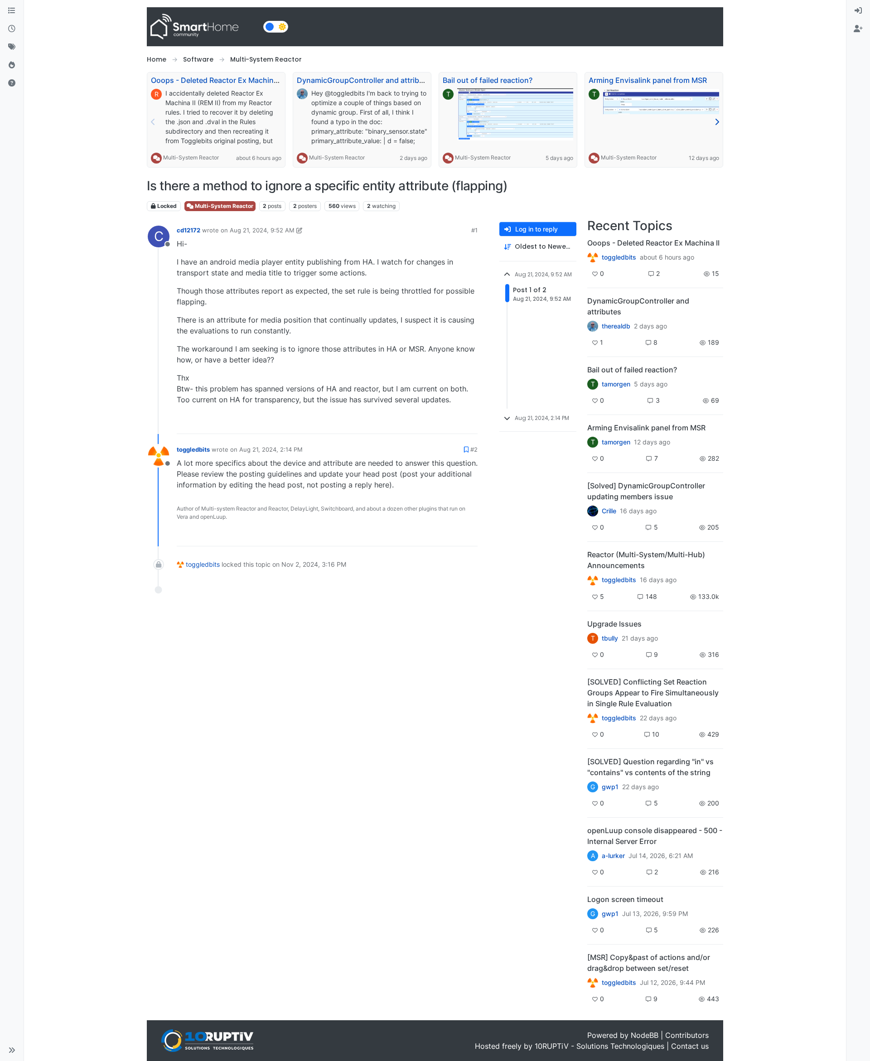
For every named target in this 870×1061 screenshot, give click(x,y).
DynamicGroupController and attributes (366, 80)
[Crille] (592, 511)
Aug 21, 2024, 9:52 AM (262, 230)
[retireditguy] (592, 257)
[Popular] (12, 65)
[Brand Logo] (203, 27)
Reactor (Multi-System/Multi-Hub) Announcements (646, 560)
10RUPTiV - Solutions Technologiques (599, 1046)
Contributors (687, 1035)
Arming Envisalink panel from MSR (648, 80)
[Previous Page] (153, 122)
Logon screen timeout (625, 899)
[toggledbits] (592, 579)
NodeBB (644, 1035)
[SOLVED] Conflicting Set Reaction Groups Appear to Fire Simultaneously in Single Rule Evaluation (653, 692)
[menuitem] (858, 11)
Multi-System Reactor (191, 157)
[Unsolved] (12, 83)
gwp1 (610, 787)
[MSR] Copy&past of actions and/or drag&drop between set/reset (648, 963)
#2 (474, 449)
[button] (12, 1050)
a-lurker (613, 856)
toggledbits (193, 449)
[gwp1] (592, 718)
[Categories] (12, 11)
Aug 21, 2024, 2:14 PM (271, 449)
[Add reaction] (418, 423)
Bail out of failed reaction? (487, 80)
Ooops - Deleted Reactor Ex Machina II (217, 80)
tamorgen (616, 384)
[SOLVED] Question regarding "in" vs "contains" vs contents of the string (650, 767)
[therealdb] (592, 326)
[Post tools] (470, 423)
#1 (474, 230)
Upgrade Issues (614, 623)
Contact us (690, 1046)
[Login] (858, 11)
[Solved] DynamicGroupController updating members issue (646, 491)
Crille (609, 511)
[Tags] (12, 47)
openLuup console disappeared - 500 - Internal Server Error (654, 836)
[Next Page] (716, 122)
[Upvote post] (436, 423)
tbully (610, 638)
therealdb (616, 326)
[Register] (858, 29)
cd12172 (188, 230)
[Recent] (12, 29)
